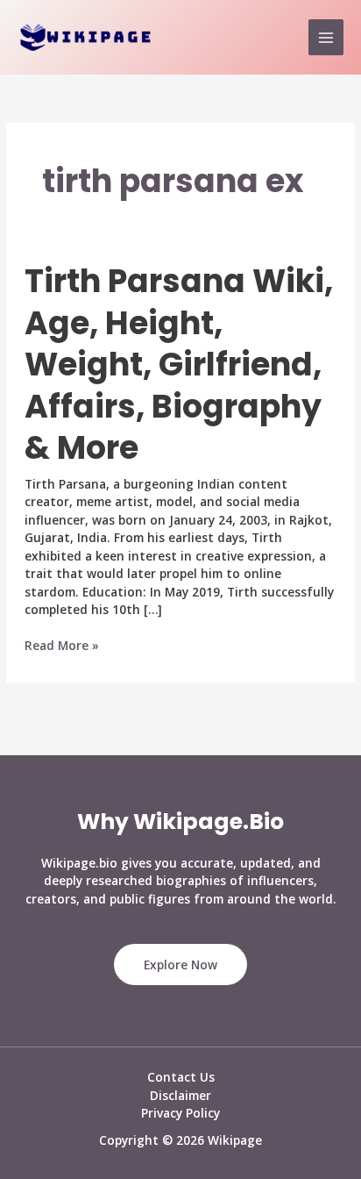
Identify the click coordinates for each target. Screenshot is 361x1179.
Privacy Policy (180, 1112)
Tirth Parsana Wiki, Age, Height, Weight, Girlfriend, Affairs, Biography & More (179, 364)
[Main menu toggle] (326, 37)
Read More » (62, 646)
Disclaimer (180, 1095)
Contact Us (181, 1076)
